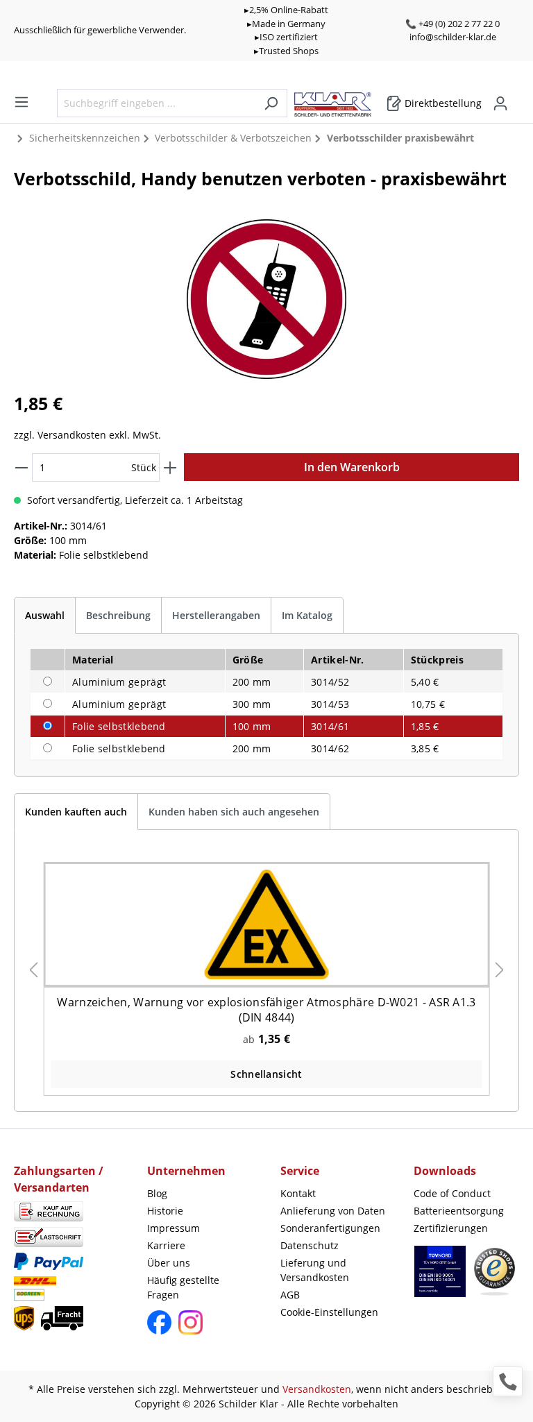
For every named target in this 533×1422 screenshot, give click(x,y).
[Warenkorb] (515, 98)
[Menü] (21, 102)
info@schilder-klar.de (452, 37)
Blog (157, 1193)
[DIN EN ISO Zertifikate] (440, 1278)
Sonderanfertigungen (330, 1228)
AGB (290, 1294)
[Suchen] (271, 103)
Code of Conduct (452, 1193)
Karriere (166, 1245)
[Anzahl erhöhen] (170, 467)
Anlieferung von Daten (332, 1210)
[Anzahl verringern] (21, 467)
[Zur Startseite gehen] (339, 101)
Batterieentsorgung (459, 1210)
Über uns (168, 1262)
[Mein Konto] (500, 103)
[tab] (45, 615)
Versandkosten (316, 1389)
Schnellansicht (266, 1074)
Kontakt (298, 1193)
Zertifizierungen (451, 1228)
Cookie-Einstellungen (329, 1312)
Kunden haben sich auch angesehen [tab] (234, 811)
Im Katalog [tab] (307, 615)
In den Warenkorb (352, 467)
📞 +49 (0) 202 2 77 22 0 (452, 23)
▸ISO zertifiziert (286, 37)
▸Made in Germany (286, 23)
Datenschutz (309, 1245)
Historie (165, 1210)
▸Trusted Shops (286, 50)
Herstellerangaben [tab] (216, 615)
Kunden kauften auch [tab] (76, 811)
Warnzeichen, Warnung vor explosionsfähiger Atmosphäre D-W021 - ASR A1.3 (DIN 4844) (266, 1009)
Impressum (173, 1228)
